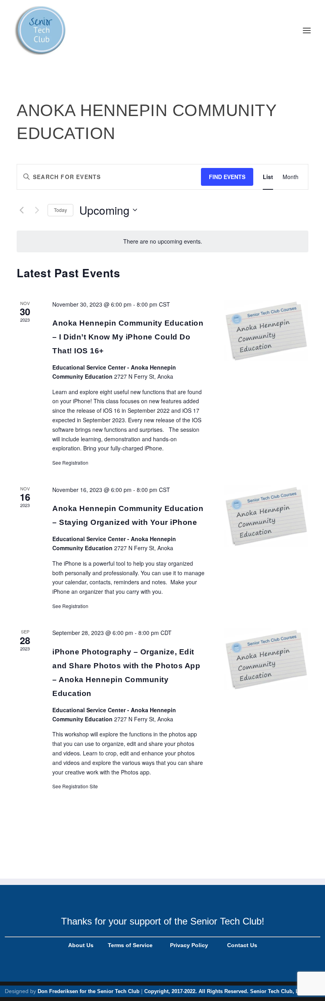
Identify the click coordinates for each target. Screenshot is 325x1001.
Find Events (227, 177)
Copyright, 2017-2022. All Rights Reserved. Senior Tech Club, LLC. (225, 991)
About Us (81, 945)
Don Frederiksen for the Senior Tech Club (89, 991)
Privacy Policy (188, 945)
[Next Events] (37, 210)
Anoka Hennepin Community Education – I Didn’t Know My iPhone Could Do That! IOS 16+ (127, 337)
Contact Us (242, 945)
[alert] (162, 241)
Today (60, 209)
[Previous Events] (21, 210)
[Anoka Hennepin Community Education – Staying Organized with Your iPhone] (266, 516)
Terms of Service (129, 945)
